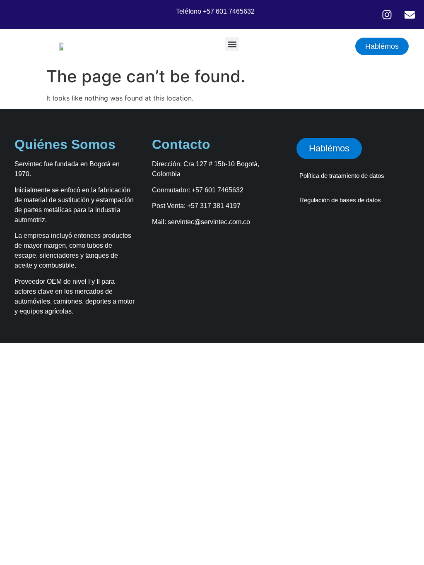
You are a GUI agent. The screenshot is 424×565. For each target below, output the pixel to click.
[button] (232, 44)
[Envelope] (409, 14)
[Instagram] (386, 14)
